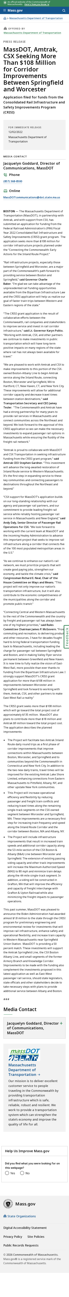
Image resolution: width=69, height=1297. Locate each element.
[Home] (5, 18)
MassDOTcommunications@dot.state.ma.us (31, 197)
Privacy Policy (12, 1237)
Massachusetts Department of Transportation (36, 18)
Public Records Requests (21, 1245)
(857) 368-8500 (12, 181)
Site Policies (35, 1237)
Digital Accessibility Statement (25, 1228)
